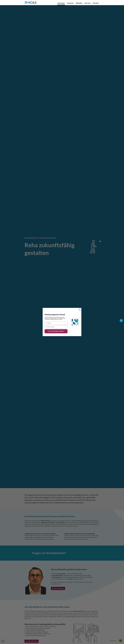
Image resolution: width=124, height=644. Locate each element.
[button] (3, 641)
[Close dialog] (80, 309)
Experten (70, 3)
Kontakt (95, 3)
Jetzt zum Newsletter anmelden (56, 331)
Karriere (88, 3)
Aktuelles (79, 3)
